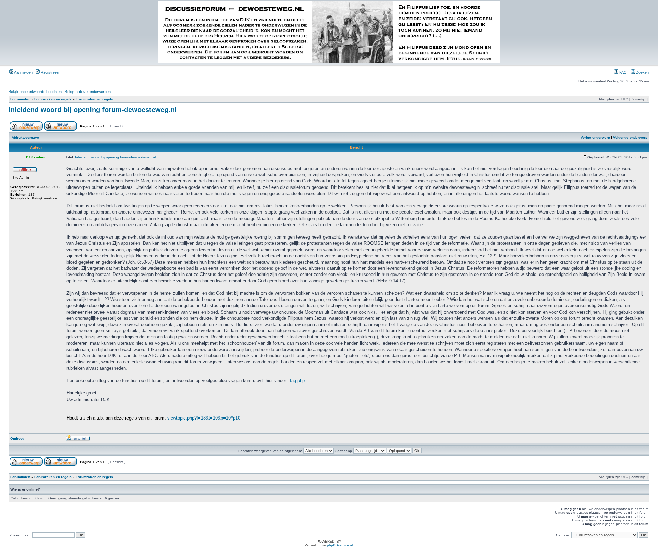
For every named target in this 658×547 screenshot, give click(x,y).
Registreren (50, 72)
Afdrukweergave (25, 137)
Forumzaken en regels (53, 99)
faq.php (297, 380)
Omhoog (17, 438)
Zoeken (642, 72)
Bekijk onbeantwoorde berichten (35, 91)
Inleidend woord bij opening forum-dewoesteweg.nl (93, 109)
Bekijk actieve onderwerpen (88, 91)
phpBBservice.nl (340, 545)
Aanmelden (23, 72)
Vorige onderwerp (595, 137)
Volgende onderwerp (630, 137)
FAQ (622, 72)
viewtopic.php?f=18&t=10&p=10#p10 (203, 418)
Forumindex (20, 99)
